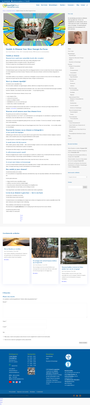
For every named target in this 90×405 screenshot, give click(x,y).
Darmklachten (73, 103)
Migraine (72, 94)
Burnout (72, 68)
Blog (78, 5)
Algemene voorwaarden (22, 391)
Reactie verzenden (83, 342)
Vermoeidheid (73, 72)
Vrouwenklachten (73, 116)
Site (3, 332)
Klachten (62, 5)
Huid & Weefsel (72, 79)
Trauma (71, 114)
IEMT (47, 358)
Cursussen (71, 5)
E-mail (5, 326)
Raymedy (48, 361)
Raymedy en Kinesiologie (75, 62)
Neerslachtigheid (74, 112)
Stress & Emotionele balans (75, 110)
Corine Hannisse (12, 51)
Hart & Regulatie (73, 75)
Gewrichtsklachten (74, 90)
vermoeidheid (13, 108)
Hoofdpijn (72, 92)
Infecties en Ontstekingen (75, 107)
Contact (83, 5)
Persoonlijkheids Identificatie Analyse (77, 133)
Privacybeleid (12, 391)
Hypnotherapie (72, 55)
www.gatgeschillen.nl (69, 385)
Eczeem (72, 81)
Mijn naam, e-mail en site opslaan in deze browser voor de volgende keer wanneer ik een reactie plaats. (27, 336)
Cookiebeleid (40, 391)
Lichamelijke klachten (10, 10)
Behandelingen (53, 5)
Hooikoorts (72, 83)
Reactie (5, 302)
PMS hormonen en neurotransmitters (41, 51)
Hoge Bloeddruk (74, 76)
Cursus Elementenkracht (74, 122)
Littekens (72, 85)
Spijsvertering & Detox (74, 97)
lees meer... (6, 259)
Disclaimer (32, 391)
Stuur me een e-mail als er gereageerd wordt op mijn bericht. (18, 339)
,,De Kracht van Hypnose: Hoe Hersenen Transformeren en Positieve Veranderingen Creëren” (77, 165)
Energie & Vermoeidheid (74, 66)
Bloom (27, 395)
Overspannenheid (74, 70)
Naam (4, 321)
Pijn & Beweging (73, 88)
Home (37, 5)
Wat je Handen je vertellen (74, 148)
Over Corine (44, 5)
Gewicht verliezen (74, 105)
